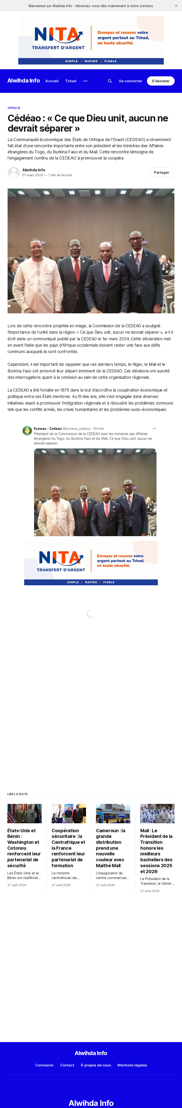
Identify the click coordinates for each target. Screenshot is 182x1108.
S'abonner (161, 81)
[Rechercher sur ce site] (110, 81)
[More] (85, 81)
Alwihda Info (23, 80)
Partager (161, 172)
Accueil (52, 81)
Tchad (70, 81)
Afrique (14, 108)
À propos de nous (96, 1065)
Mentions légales (132, 1065)
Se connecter (130, 81)
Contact (67, 1065)
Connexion (44, 1065)
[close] (176, 5)
